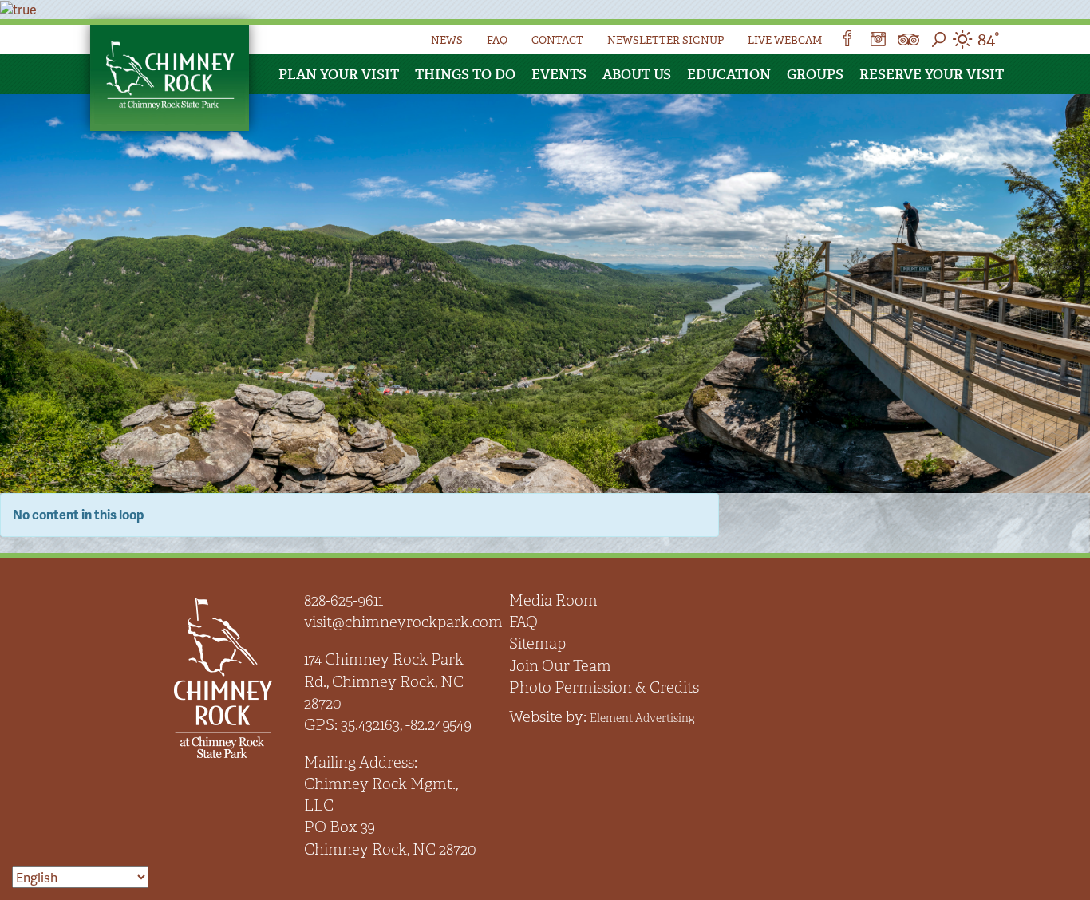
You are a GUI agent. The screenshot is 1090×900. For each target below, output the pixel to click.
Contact (557, 40)
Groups (815, 74)
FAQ (497, 40)
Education (729, 74)
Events (558, 74)
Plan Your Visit (338, 74)
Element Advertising (642, 718)
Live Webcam (785, 40)
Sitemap (537, 643)
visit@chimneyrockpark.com (403, 622)
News (447, 40)
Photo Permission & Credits (604, 687)
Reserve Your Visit (931, 74)
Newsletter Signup (665, 40)
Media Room (553, 600)
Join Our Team (560, 666)
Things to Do (465, 74)
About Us (636, 74)
